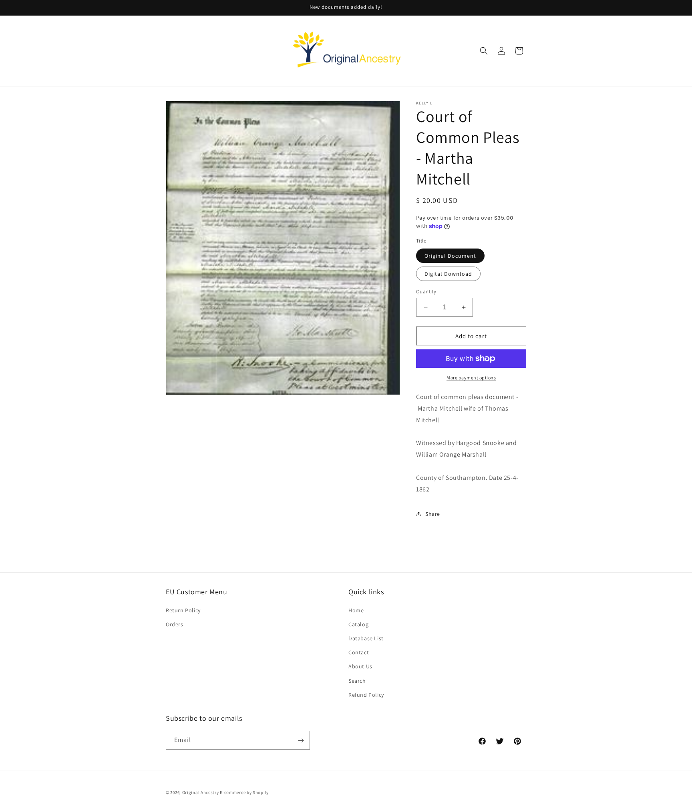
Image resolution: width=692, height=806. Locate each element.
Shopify (261, 792)
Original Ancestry (200, 792)
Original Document (450, 255)
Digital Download (448, 273)
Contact (358, 652)
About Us (360, 666)
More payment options (471, 378)
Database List (366, 638)
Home (356, 610)
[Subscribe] (301, 740)
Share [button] (432, 513)
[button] (484, 51)
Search (357, 680)
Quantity (426, 291)
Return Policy (183, 610)
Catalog (358, 624)
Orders (174, 624)
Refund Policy (366, 694)
